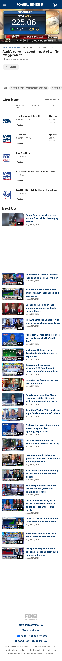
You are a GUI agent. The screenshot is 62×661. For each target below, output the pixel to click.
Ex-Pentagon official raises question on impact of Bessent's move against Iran (43, 458)
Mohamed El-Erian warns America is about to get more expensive (41, 353)
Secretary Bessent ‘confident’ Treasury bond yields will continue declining (42, 488)
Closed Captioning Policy (31, 641)
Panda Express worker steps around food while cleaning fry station (42, 218)
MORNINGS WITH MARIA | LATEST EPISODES (29, 88)
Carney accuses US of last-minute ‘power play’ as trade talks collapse (41, 308)
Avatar (55, 5)
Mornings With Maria (12, 47)
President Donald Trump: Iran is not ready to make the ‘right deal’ (43, 338)
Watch (20, 125)
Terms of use (31, 630)
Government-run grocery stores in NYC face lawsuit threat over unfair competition (42, 368)
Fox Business (30, 4)
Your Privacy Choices (33, 635)
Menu (4, 5)
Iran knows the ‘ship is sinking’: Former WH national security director (42, 473)
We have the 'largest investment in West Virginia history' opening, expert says (43, 428)
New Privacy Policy (31, 625)
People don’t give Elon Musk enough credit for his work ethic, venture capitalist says (41, 398)
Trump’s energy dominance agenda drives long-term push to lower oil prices (42, 551)
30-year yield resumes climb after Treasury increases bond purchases (42, 292)
